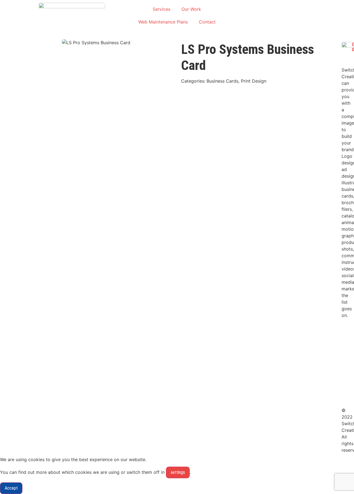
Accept (11, 488)
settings (178, 472)
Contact (207, 22)
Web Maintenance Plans (163, 22)
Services (161, 9)
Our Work (191, 9)
